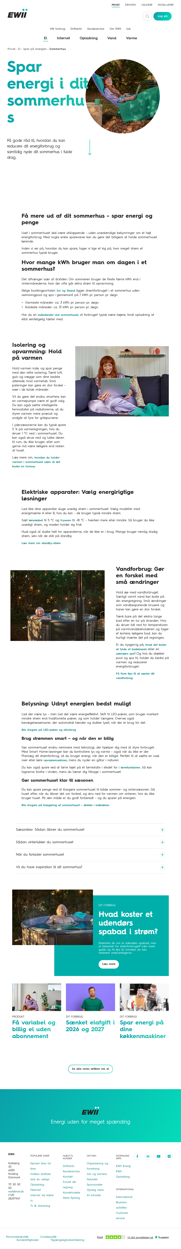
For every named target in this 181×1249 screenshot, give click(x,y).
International (124, 1197)
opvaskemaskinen (55, 760)
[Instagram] (169, 1156)
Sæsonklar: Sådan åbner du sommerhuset (50, 830)
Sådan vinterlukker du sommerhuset (44, 842)
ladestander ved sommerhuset (58, 315)
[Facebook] (137, 1156)
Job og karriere (97, 1174)
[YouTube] (158, 1156)
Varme (131, 38)
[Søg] (147, 16)
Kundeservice (95, 29)
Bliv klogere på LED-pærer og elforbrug (49, 730)
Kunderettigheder (28, 1240)
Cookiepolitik (48, 1237)
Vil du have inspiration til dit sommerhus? (49, 867)
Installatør (165, 5)
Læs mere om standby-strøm (41, 543)
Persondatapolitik (18, 1237)
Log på (162, 16)
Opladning (89, 38)
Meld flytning (71, 1198)
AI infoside (94, 1195)
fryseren (65, 520)
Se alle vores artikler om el (90, 1069)
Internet (63, 38)
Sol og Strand (66, 290)
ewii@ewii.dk (16, 1191)
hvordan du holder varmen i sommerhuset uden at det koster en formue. (36, 462)
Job (128, 29)
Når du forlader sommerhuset (40, 854)
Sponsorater (95, 1184)
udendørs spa (125, 653)
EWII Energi (123, 1166)
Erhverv (130, 5)
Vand (111, 38)
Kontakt (68, 1176)
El (45, 38)
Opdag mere (95, 1190)
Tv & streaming (40, 1206)
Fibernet (35, 1190)
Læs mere (108, 964)
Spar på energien (35, 49)
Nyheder (92, 1179)
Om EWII (115, 29)
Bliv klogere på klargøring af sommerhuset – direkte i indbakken (65, 805)
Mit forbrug (57, 29)
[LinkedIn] (147, 1156)
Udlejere (147, 5)
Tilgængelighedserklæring (67, 1240)
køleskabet (36, 520)
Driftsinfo (76, 29)
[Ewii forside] (18, 13)
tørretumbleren (130, 767)
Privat (116, 5)
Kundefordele (71, 1192)
